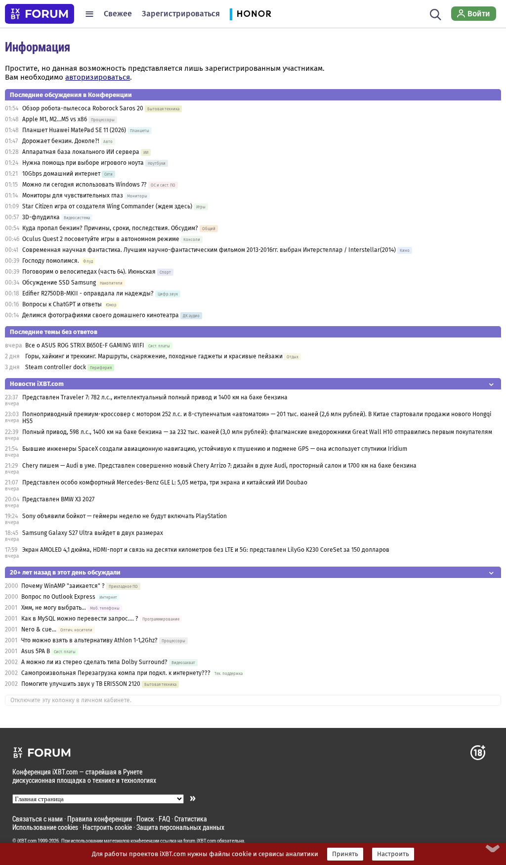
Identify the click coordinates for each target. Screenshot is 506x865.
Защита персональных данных (180, 827)
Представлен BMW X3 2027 (58, 499)
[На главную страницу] (39, 14)
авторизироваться (97, 77)
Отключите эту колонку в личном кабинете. (70, 700)
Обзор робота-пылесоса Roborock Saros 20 (83, 108)
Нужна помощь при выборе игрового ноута (83, 162)
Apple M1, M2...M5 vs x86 (54, 119)
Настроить (393, 854)
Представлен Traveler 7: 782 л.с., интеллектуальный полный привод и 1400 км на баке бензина (155, 397)
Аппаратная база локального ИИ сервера (80, 151)
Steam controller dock (55, 367)
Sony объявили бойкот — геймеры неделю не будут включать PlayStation (124, 516)
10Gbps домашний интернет (61, 173)
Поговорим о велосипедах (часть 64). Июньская (89, 271)
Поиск (145, 818)
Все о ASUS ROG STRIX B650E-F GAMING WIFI (84, 345)
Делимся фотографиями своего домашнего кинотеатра (100, 315)
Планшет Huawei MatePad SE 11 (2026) (74, 130)
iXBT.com (27, 840)
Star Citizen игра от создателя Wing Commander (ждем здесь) (107, 206)
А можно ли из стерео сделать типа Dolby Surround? (94, 662)
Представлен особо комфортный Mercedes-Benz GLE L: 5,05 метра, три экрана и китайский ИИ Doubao (164, 482)
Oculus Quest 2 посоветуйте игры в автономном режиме (100, 239)
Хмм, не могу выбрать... (53, 607)
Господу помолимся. (50, 260)
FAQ (164, 818)
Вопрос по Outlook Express (58, 596)
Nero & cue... (38, 629)
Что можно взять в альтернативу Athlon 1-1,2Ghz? (89, 640)
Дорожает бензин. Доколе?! (60, 141)
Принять (345, 854)
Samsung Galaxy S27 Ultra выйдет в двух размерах (92, 532)
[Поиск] (435, 14)
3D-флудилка (41, 217)
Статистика (190, 818)
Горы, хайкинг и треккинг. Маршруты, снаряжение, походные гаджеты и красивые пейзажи (154, 356)
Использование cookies (45, 827)
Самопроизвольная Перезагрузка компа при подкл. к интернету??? (116, 673)
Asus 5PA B (35, 651)
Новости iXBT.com (37, 383)
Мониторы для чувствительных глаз (72, 195)
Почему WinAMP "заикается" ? (63, 585)
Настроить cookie (107, 827)
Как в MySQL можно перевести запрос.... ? (79, 618)
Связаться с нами (37, 818)
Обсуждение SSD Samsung (59, 282)
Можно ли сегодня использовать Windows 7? (84, 184)
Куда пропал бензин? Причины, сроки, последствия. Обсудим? (110, 228)
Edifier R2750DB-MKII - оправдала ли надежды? (88, 293)
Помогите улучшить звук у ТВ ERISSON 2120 (80, 683)
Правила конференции (99, 818)
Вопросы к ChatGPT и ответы (62, 304)
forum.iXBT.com (199, 840)
